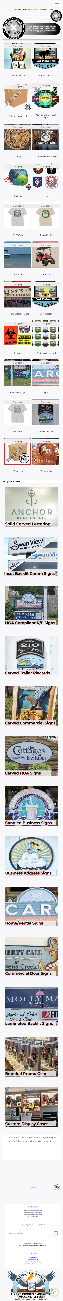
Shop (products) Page (33, 1259)
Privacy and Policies (33, 1257)
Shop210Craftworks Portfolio (33, 1261)
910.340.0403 (38, 1212)
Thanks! (35, 1187)
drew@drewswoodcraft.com (35, 1210)
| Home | (32, 1187)
